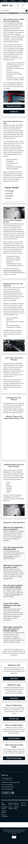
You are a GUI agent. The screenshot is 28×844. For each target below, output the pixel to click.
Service (11, 800)
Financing (17, 800)
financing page (7, 557)
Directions (23, 805)
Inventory (4, 800)
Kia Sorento (9, 193)
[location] (26, 1)
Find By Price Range (14, 758)
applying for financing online (11, 270)
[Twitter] (9, 792)
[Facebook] (3, 792)
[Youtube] (12, 792)
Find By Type (14, 719)
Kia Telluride (9, 196)
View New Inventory (14, 106)
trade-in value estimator (13, 594)
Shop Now (14, 678)
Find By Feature (14, 738)
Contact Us (14, 112)
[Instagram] (6, 792)
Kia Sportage (10, 191)
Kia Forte (8, 198)
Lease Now (14, 698)
